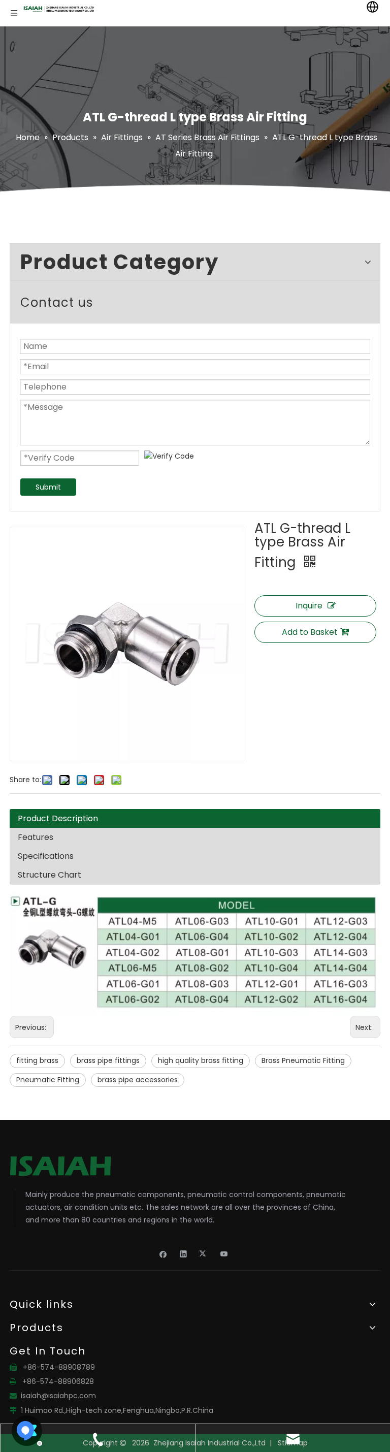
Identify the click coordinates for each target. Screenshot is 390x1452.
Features (35, 837)
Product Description (58, 818)
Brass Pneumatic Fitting (303, 1060)
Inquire (309, 605)
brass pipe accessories (138, 1080)
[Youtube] (224, 1253)
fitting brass (37, 1060)
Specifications (46, 856)
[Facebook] (163, 1253)
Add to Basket (310, 632)
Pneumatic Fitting (47, 1080)
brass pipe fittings (108, 1060)
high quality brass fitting (200, 1060)
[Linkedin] (183, 1253)
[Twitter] (204, 1253)
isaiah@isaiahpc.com (58, 1396)
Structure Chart (49, 875)
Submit (48, 487)
